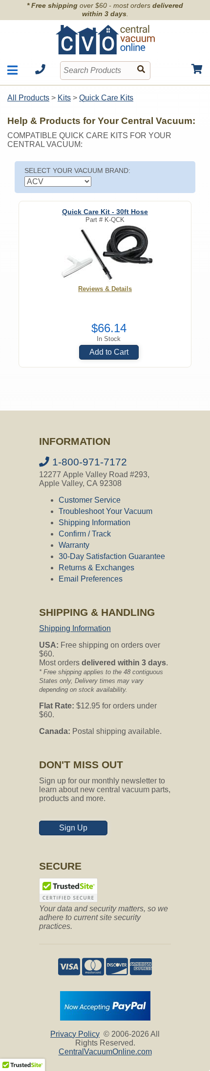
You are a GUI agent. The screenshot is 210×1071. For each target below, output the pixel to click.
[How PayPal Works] (105, 1018)
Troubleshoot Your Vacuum (105, 511)
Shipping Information (94, 522)
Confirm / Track (85, 534)
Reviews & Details (105, 288)
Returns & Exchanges (96, 567)
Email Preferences (91, 579)
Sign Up (73, 828)
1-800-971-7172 (88, 461)
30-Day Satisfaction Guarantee (112, 556)
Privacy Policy (75, 1034)
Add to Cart (108, 352)
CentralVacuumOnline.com (105, 1051)
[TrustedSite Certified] (68, 890)
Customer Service (90, 500)
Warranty (74, 545)
